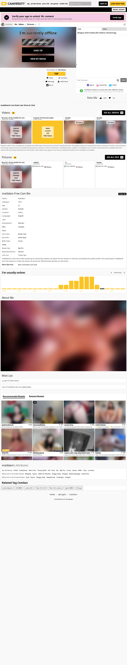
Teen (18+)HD (41, 488)
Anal (27, 477)
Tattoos (21, 251)
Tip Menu (64, 78)
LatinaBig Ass (7, 488)
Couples (21, 227)
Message (51, 81)
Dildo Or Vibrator (44, 474)
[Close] (124, 24)
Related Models (36, 396)
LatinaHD (28, 488)
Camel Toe (85, 474)
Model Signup (119, 10)
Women (21, 223)
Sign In (103, 3)
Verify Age (117, 17)
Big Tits (20, 248)
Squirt (34, 474)
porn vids (45, 4)
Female (20, 209)
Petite (4, 245)
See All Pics (115, 157)
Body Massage (74, 474)
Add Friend (64, 81)
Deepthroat (51, 477)
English (20, 216)
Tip (56, 73)
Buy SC (51, 85)
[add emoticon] (118, 80)
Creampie (60, 477)
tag (28, 4)
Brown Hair (22, 234)
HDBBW (19, 488)
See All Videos (113, 112)
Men (3, 227)
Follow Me (122, 194)
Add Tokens (62, 70)
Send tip (38, 50)
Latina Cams (26, 387)
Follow (51, 78)
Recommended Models (14, 396)
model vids (64, 4)
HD (49, 470)
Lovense (91, 470)
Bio (16, 24)
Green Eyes (22, 237)
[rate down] (110, 98)
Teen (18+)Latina (55, 488)
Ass (57, 470)
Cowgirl (67, 477)
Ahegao (65, 474)
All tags (79, 488)
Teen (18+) (32, 470)
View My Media (38, 58)
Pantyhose (23, 470)
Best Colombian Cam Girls (27, 265)
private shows (36, 4)
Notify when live (38, 42)
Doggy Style (56, 474)
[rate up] (100, 98)
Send (123, 80)
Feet (53, 470)
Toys (85, 470)
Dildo (80, 470)
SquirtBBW (69, 488)
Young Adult (41, 470)
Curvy (20, 241)
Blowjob (28, 474)
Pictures (31, 24)
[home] (13, 4)
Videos (22, 24)
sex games (54, 4)
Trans (4, 230)
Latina (74, 470)
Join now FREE (118, 3)
